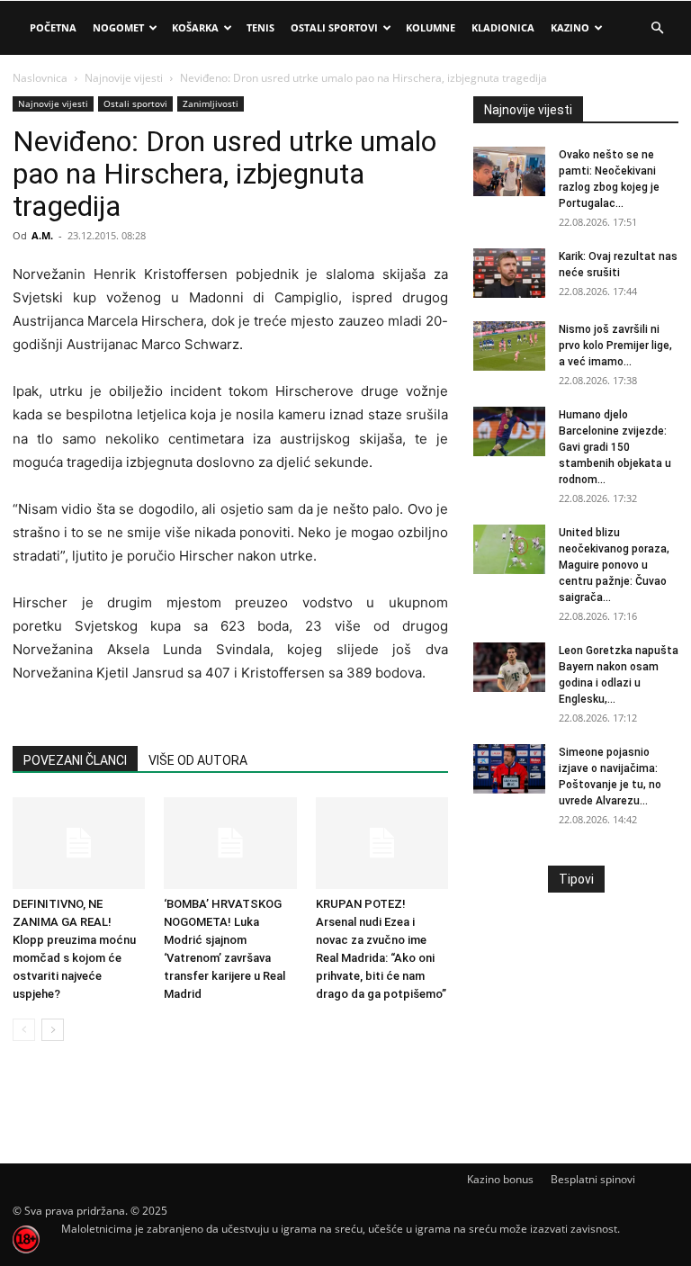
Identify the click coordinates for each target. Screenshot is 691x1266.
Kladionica (502, 27)
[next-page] (52, 1030)
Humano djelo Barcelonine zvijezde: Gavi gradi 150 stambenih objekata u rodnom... (615, 447)
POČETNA (53, 27)
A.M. (42, 235)
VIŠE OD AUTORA (197, 760)
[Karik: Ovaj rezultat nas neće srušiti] (509, 273)
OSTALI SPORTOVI (334, 27)
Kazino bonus (500, 1179)
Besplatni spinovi (593, 1179)
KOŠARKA (195, 27)
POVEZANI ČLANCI (75, 760)
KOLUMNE (430, 27)
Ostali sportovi (135, 103)
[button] (656, 28)
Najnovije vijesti (124, 77)
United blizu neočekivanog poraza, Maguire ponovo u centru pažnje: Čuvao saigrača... (614, 565)
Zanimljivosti (210, 103)
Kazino (570, 27)
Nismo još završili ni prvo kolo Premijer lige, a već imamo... (615, 345)
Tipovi (576, 879)
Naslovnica (40, 77)
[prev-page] (24, 1030)
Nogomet (118, 27)
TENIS (260, 27)
